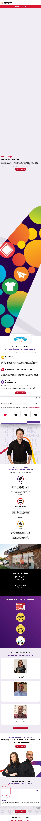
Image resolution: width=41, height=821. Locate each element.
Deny (7, 422)
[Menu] (38, 2)
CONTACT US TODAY (20, 6)
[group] (20, 577)
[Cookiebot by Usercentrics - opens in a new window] (35, 398)
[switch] (15, 415)
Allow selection (20, 422)
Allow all (33, 422)
